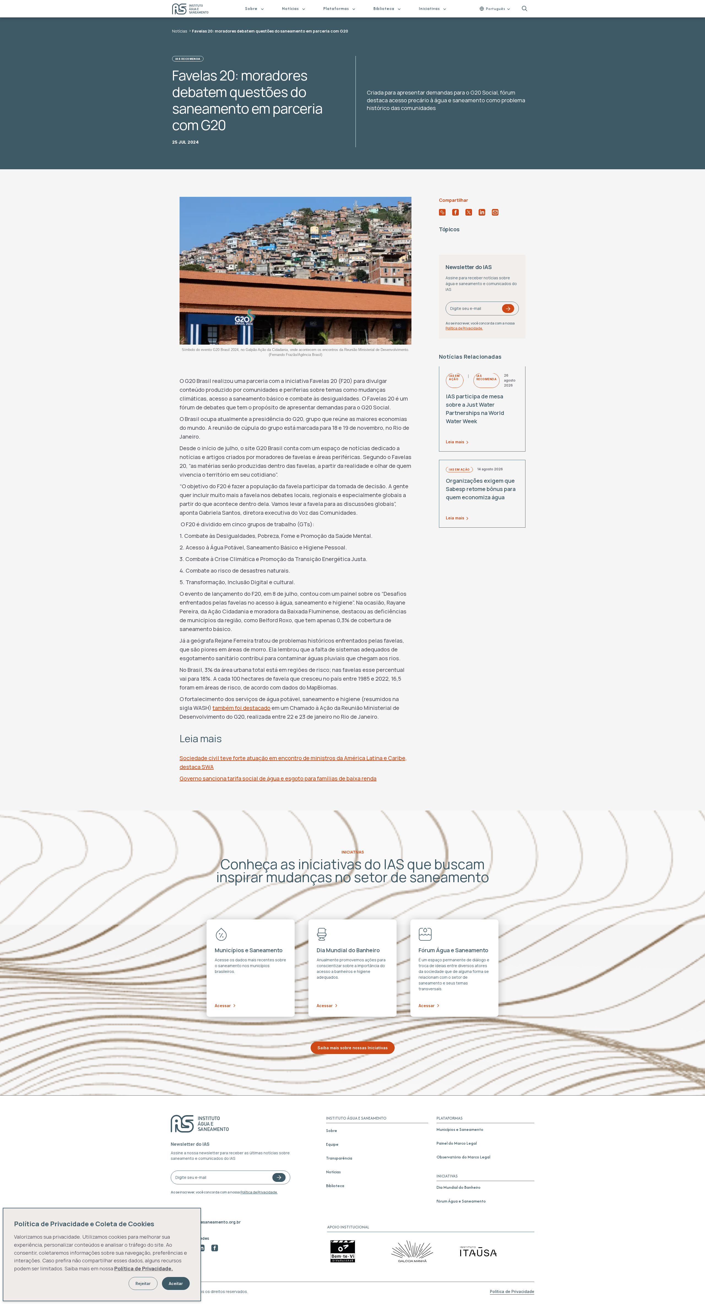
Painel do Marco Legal (456, 1143)
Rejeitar (143, 1283)
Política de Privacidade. (464, 328)
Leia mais (455, 442)
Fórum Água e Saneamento (461, 1201)
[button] (524, 9)
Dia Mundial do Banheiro (458, 1187)
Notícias (290, 8)
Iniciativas (429, 8)
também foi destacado (241, 708)
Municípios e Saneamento (459, 1129)
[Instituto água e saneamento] (193, 9)
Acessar (223, 1005)
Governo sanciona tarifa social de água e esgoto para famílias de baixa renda (278, 778)
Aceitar (176, 1283)
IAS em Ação (454, 377)
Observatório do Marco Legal (463, 1157)
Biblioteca (383, 8)
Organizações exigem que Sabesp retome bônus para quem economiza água (481, 489)
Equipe (332, 1144)
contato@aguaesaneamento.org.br (206, 1222)
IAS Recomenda (187, 58)
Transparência (339, 1158)
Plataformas (336, 8)
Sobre (251, 8)
